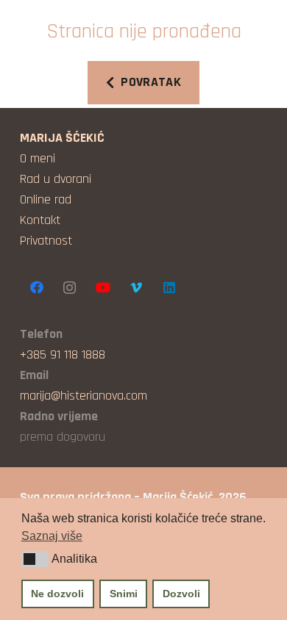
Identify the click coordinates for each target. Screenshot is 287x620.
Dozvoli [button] (181, 593)
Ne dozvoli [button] (57, 593)
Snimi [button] (124, 593)
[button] (35, 559)
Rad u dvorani (55, 178)
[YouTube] (102, 287)
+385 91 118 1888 (62, 354)
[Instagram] (69, 287)
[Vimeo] (135, 287)
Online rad (45, 199)
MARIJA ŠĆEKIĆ (62, 137)
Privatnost (46, 240)
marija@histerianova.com (83, 395)
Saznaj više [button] (51, 536)
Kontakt (40, 220)
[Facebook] (36, 287)
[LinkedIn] (168, 287)
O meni (37, 158)
